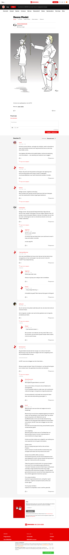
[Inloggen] (64, 2)
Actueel (12, 11)
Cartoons (23, 11)
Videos (43, 11)
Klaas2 (26, 286)
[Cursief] (14, 128)
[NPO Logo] (66, 2)
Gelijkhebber (22, 207)
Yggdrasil (27, 229)
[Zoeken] (60, 2)
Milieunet (21, 167)
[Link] (18, 128)
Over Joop (57, 11)
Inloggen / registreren (52, 132)
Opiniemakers (50, 11)
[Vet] (12, 128)
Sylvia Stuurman (29, 379)
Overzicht (5, 11)
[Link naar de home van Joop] (3, 7)
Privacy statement (32, 516)
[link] (14, 25)
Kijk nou (29, 11)
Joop (7, 7)
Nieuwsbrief (36, 11)
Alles (63, 11)
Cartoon (14, 19)
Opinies (17, 11)
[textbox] (35, 123)
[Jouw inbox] (62, 2)
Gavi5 (20, 142)
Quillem (21, 187)
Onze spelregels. (13, 118)
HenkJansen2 (22, 346)
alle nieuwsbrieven (49, 513)
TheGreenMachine (23, 252)
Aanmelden (30, 511)
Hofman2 (21, 304)
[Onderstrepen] (16, 128)
